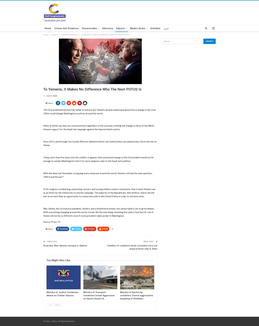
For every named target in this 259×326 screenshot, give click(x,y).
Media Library (137, 28)
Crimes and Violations (66, 28)
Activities (155, 28)
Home (48, 28)
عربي (166, 28)
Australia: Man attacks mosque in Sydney (65, 245)
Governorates (89, 28)
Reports (120, 28)
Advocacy (107, 28)
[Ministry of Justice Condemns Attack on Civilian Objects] (63, 277)
